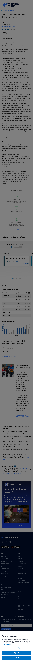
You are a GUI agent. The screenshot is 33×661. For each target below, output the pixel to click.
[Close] (31, 633)
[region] (16, 646)
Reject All (16, 653)
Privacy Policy (7, 644)
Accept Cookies (16, 657)
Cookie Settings (16, 648)
